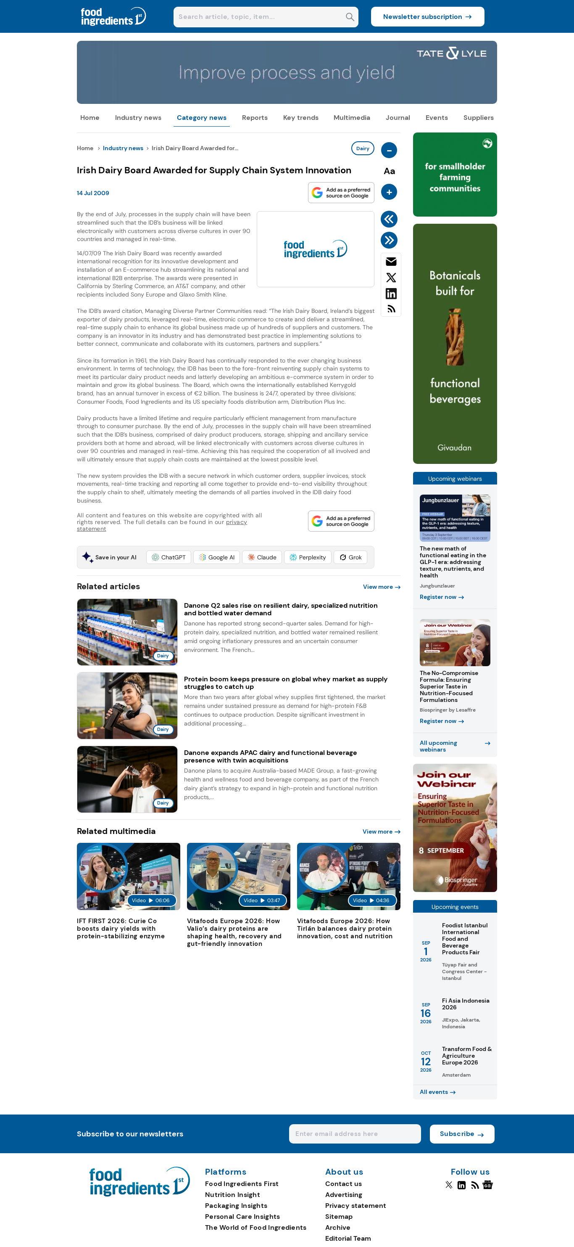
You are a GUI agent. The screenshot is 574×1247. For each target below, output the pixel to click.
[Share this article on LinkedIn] (391, 295)
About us (344, 1172)
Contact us (343, 1184)
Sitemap (339, 1217)
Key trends (301, 118)
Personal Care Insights (242, 1217)
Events (437, 118)
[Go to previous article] (390, 219)
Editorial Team (348, 1238)
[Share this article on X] (391, 279)
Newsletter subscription (422, 17)
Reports (255, 118)
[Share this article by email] (391, 263)
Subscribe (457, 1134)
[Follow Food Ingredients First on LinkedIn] (461, 1189)
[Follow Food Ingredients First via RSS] (475, 1189)
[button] (168, 557)
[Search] (350, 18)
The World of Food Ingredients (256, 1227)
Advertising (343, 1195)
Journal (398, 118)
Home (90, 118)
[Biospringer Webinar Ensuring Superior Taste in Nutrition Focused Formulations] (455, 890)
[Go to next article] (390, 240)
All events (434, 1091)
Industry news (138, 118)
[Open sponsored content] (287, 102)
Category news (201, 118)
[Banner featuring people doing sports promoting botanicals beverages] (455, 462)
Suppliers (478, 118)
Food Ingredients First (242, 1184)
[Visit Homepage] (114, 30)
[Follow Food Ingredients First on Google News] (489, 1189)
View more (378, 586)
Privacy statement (355, 1206)
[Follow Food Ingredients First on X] (449, 1189)
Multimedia (352, 118)
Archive (337, 1227)
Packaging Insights (236, 1206)
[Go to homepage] (140, 1194)
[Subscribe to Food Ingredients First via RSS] (391, 311)
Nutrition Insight (232, 1195)
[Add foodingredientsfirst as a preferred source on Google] (341, 192)
